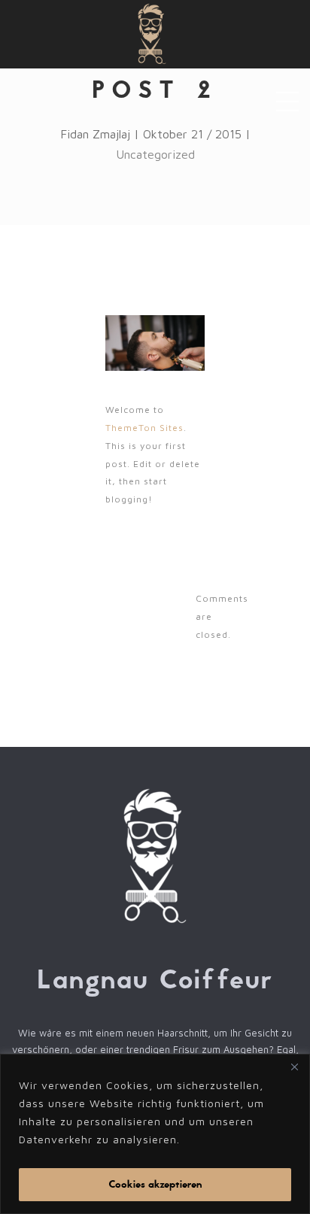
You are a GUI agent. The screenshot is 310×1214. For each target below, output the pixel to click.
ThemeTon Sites (144, 427)
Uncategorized (155, 154)
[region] (155, 1134)
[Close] (294, 1067)
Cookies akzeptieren (155, 1184)
